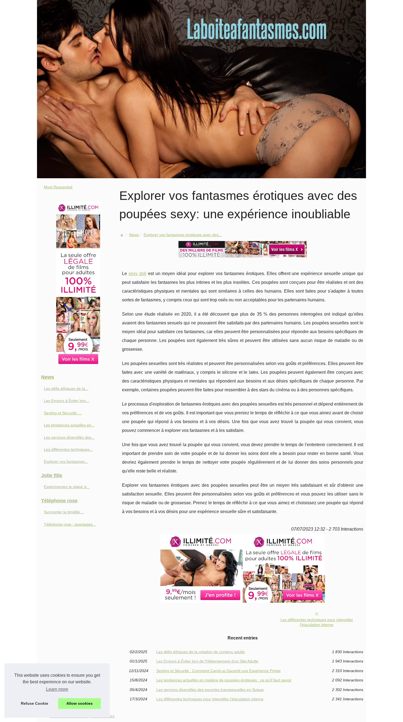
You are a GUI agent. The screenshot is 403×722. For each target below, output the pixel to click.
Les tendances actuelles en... (69, 425)
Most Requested (58, 187)
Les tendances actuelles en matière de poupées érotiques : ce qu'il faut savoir (223, 680)
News (134, 235)
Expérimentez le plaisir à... (67, 487)
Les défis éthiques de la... (66, 388)
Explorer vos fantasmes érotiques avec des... (183, 235)
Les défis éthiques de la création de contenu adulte (200, 652)
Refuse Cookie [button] (34, 703)
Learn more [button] (57, 689)
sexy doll (137, 273)
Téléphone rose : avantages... (70, 524)
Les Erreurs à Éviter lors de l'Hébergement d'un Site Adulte (207, 661)
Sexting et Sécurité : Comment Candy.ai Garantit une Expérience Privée (218, 671)
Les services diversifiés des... (69, 437)
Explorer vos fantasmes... (66, 461)
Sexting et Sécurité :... (63, 413)
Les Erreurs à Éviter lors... (66, 400)
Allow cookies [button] (79, 703)
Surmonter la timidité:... (64, 512)
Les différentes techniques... (68, 449)
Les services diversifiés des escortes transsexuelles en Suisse (210, 690)
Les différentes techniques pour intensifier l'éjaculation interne (316, 622)
